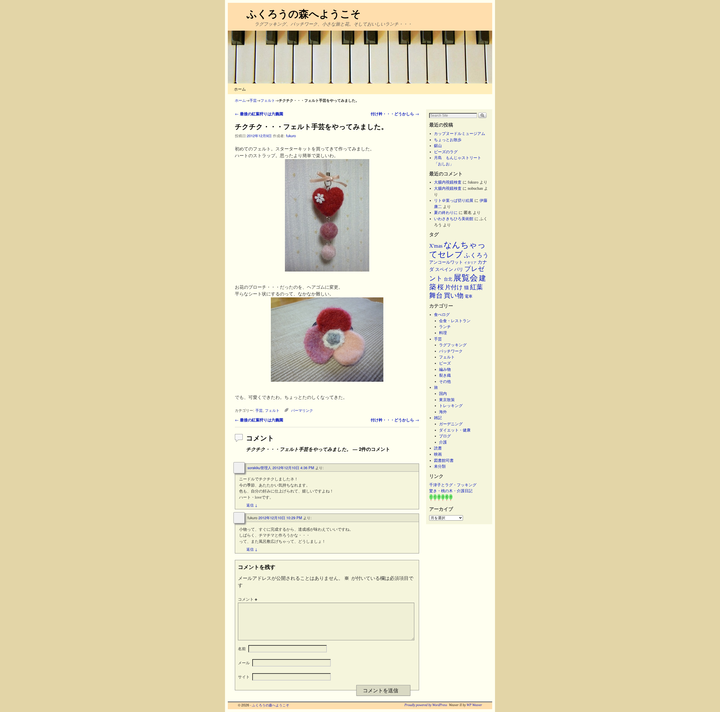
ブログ (445, 436)
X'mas (435, 246)
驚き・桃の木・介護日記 (450, 491)
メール (244, 662)
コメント (247, 599)
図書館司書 (444, 460)
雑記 (438, 417)
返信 (252, 505)
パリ (458, 269)
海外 (443, 412)
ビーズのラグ (446, 152)
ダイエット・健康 (455, 430)
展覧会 (465, 277)
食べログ (442, 314)
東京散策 (449, 399)
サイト (244, 676)
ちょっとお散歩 (448, 139)
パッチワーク (453, 351)
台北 (448, 279)
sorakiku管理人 (259, 467)
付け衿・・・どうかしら (395, 113)
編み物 (445, 369)
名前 (242, 648)
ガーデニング (451, 424)
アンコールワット (446, 262)
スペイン (444, 269)
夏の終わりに (446, 212)
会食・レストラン (455, 320)
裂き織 (445, 375)
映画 (438, 454)
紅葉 (476, 287)
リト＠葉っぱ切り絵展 (453, 200)
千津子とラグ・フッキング (452, 485)
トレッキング (451, 405)
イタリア (470, 262)
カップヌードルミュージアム (459, 133)
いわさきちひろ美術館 (453, 218)
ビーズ (445, 363)
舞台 (436, 295)
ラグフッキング (453, 345)
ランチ (445, 326)
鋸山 (438, 145)
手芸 (253, 100)
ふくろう (476, 255)
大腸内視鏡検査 (448, 182)
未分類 (440, 466)
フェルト (267, 100)
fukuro (291, 135)
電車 (468, 296)
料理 (443, 333)
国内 (443, 393)
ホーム (240, 89)
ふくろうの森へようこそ (304, 13)
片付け (454, 287)
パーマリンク (302, 410)
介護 (443, 442)
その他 (445, 381)
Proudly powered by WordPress (425, 705)
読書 (438, 448)
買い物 (454, 295)
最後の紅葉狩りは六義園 (259, 113)
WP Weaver (474, 705)
